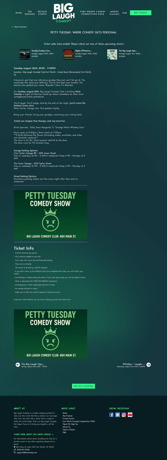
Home (19, 13)
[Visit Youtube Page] (130, 414)
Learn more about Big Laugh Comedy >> (34, 434)
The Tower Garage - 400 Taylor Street (32, 163)
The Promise (30, 13)
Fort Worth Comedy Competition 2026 (93, 13)
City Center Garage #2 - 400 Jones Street (35, 153)
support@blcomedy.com (27, 452)
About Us (66, 427)
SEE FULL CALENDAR (83, 386)
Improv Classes (115, 13)
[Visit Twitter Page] (117, 414)
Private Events (42, 13)
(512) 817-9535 (23, 450)
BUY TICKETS (140, 13)
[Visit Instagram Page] (124, 414)
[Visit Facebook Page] (111, 414)
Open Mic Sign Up (70, 424)
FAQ (124, 13)
